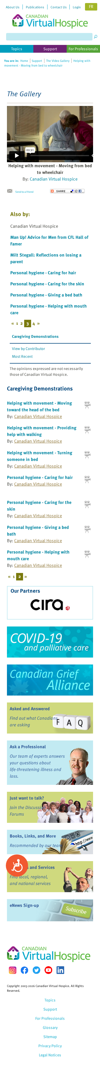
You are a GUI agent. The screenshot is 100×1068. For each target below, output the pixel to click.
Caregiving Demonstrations (35, 336)
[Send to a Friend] (11, 191)
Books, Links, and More (33, 836)
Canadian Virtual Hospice (54, 179)
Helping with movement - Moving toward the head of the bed (39, 406)
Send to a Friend (24, 192)
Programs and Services (32, 867)
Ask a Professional (28, 746)
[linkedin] (60, 970)
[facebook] (24, 970)
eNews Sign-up (24, 905)
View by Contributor (28, 348)
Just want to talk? (27, 798)
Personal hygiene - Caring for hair (43, 272)
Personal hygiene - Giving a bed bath (46, 294)
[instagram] (12, 970)
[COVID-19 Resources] (50, 642)
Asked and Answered (30, 708)
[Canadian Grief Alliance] (50, 680)
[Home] (50, 14)
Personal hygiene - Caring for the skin (47, 283)
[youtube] (48, 970)
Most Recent (22, 356)
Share (67, 191)
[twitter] (36, 970)
